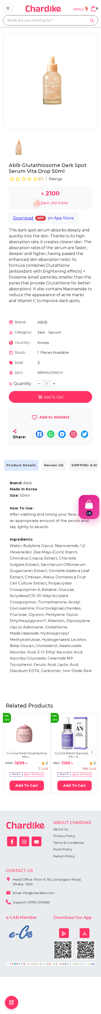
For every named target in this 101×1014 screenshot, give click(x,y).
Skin (41, 332)
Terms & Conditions (68, 843)
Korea (43, 342)
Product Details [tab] (21, 465)
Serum (55, 332)
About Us (60, 829)
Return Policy (64, 856)
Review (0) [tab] (54, 465)
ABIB (42, 322)
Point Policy (62, 849)
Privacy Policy (64, 836)
